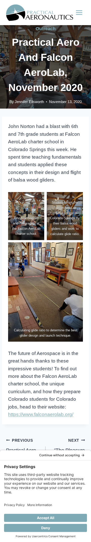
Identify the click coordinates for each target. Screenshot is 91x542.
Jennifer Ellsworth (29, 102)
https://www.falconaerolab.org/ (40, 414)
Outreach (46, 28)
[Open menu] (79, 12)
